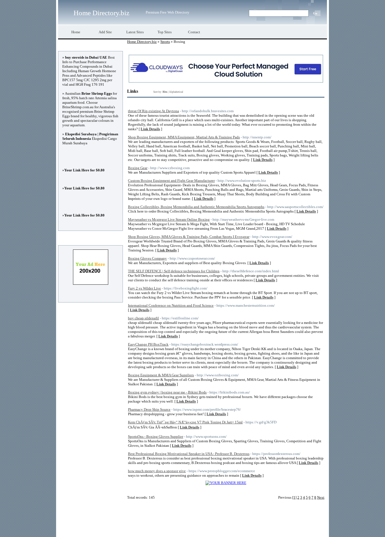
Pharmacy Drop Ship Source (149, 409)
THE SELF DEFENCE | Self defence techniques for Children (174, 271)
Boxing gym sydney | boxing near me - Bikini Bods (167, 392)
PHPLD (216, 528)
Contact (194, 32)
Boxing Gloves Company (147, 258)
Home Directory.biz (101, 13)
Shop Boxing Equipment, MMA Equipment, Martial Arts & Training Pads (184, 137)
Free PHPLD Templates (258, 528)
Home (75, 32)
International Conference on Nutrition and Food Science (171, 305)
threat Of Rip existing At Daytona (153, 111)
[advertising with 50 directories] (225, 483)
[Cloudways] (226, 82)
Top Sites (165, 32)
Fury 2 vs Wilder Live (144, 288)
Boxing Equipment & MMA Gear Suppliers (161, 375)
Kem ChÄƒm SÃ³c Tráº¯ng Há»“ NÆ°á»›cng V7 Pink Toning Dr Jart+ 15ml (185, 422)
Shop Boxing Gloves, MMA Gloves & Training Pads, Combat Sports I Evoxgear (188, 237)
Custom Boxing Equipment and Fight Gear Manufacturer (171, 180)
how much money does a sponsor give (157, 471)
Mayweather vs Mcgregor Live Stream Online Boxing (169, 219)
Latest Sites (135, 32)
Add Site (105, 32)
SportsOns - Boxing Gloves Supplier (155, 436)
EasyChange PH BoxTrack (148, 344)
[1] (294, 497)
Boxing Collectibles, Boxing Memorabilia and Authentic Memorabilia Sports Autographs (196, 207)
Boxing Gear (137, 168)
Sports (165, 41)
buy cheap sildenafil (143, 318)
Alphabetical (176, 91)
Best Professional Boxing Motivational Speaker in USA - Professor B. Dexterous (188, 454)
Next (320, 497)
